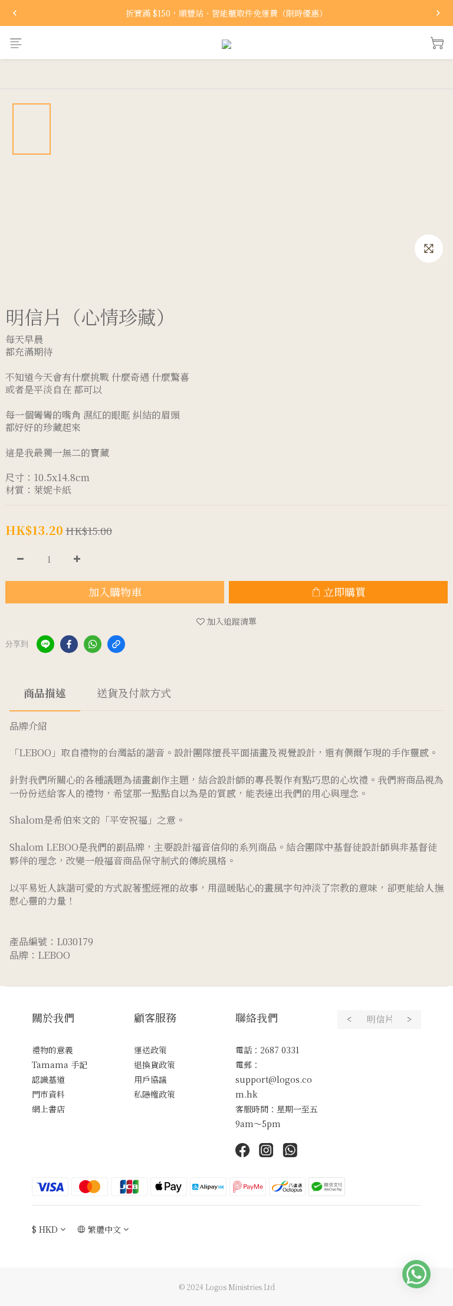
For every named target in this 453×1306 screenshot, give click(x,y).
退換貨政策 (154, 1064)
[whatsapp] (92, 644)
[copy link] (116, 644)
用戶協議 (150, 1079)
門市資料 (48, 1094)
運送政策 (150, 1050)
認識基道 (48, 1079)
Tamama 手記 (59, 1064)
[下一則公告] (438, 13)
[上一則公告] (14, 13)
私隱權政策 (154, 1094)
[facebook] (69, 644)
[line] (45, 644)
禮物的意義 (52, 1050)
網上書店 (48, 1109)
